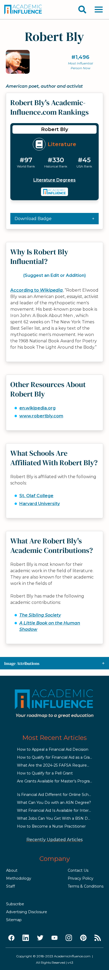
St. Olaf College (36, 495)
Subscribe (15, 904)
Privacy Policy (80, 878)
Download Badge (33, 218)
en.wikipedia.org (37, 408)
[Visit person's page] (54, 192)
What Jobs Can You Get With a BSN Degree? (59, 818)
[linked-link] (25, 938)
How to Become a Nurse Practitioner (51, 826)
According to (36, 290)
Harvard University (39, 503)
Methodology (18, 878)
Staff (10, 886)
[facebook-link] (11, 938)
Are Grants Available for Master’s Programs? (57, 781)
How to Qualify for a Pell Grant (45, 773)
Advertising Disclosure (26, 912)
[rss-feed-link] (97, 938)
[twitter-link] (40, 938)
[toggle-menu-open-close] (99, 9)
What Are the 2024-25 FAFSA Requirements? (59, 765)
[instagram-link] (68, 938)
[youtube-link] (54, 938)
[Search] (82, 9)
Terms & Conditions (85, 886)
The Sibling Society (40, 615)
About (11, 870)
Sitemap (14, 919)
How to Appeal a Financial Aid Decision (52, 749)
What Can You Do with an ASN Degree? (54, 802)
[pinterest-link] (83, 938)
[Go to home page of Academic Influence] (23, 9)
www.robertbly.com (41, 415)
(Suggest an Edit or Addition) (54, 275)
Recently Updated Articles (54, 839)
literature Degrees (54, 180)
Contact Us (78, 870)
